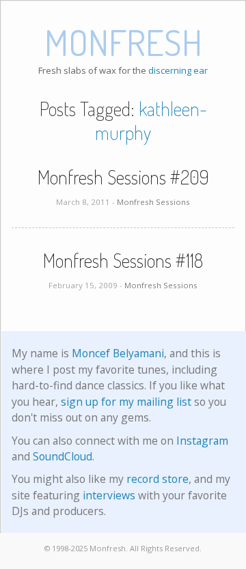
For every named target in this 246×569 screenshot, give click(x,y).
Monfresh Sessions (153, 202)
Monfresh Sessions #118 (123, 260)
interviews (109, 495)
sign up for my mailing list (126, 401)
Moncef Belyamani (118, 353)
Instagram (202, 440)
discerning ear (178, 70)
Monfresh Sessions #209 (123, 177)
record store (157, 478)
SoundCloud (62, 456)
